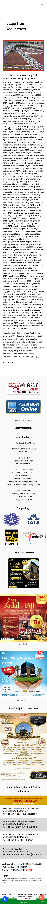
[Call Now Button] (5, 899)
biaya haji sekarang (21, 286)
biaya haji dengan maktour (26, 182)
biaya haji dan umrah (11, 168)
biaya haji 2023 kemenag (30, 108)
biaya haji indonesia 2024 (29, 197)
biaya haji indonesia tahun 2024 (21, 205)
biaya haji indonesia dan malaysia (16, 200)
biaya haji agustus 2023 (24, 137)
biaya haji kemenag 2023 (29, 234)
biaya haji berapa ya (31, 158)
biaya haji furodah (16, 192)
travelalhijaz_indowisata (28, 482)
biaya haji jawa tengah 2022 (25, 216)
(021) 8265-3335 (27, 470)
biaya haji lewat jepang (12, 244)
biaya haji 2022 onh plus (21, 98)
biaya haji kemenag (28, 231)
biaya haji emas (33, 187)
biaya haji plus (19, 271)
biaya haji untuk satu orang (25, 315)
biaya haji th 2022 (10, 305)
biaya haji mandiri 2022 (19, 252)
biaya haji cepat (17, 166)
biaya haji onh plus (20, 268)
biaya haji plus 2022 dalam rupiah (16, 273)
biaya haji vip (36, 320)
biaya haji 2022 (24, 87)
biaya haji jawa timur (16, 221)
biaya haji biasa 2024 (16, 163)
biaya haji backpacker (30, 147)
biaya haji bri (30, 163)
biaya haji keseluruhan (33, 237)
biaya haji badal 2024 (16, 153)
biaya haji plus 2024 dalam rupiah (25, 278)
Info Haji (6, 82)
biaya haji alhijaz (21, 140)
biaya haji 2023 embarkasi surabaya (23, 106)
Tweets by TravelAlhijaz (23, 420)
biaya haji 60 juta (14, 132)
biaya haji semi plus (20, 289)
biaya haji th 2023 (25, 305)
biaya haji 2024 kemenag (13, 124)
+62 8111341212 (29, 473)
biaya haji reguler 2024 (23, 284)
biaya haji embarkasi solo (13, 189)
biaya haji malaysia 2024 (25, 250)
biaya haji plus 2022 (34, 271)
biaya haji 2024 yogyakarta (24, 129)
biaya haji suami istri (20, 292)
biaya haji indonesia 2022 (25, 195)
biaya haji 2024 (19, 116)
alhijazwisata (28, 479)
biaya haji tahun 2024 (30, 299)
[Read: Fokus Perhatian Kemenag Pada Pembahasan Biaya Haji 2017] (23, 55)
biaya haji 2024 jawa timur (30, 121)
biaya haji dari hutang (21, 176)
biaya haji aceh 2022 (30, 132)
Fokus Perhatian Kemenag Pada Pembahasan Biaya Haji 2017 (20, 76)
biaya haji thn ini (14, 307)
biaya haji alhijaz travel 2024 (29, 145)
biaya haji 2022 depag (23, 90)
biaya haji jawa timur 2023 (18, 223)
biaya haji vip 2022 (10, 323)
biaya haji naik (35, 260)
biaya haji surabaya (15, 297)
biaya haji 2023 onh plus (33, 111)
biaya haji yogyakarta (21, 328)
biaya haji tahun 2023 (11, 299)
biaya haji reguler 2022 (22, 281)
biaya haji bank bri (33, 153)
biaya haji (37, 82)
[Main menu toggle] (42, 3)
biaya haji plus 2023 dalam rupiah (21, 276)
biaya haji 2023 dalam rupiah (19, 103)
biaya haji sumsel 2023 (17, 294)
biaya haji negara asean (12, 263)
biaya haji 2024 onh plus (21, 126)
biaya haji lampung (10, 239)
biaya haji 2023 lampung (13, 111)
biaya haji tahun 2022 (33, 297)
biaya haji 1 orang (10, 84)
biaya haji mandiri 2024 (23, 255)
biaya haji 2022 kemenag (18, 95)
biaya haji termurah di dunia (27, 302)
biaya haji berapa (32, 155)
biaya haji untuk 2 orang (13, 310)
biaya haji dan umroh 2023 (31, 171)
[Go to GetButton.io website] (41, 901)
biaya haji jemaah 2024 (23, 229)
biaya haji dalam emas (34, 166)
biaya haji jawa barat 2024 (23, 213)
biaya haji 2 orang (10, 87)
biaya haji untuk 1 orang (32, 307)
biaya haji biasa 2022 (19, 160)
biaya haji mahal (29, 244)
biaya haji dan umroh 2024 (13, 174)
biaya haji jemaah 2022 (22, 226)
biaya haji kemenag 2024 (13, 237)
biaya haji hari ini (32, 192)
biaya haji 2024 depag (18, 119)
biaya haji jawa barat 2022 (18, 210)
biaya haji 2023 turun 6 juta (14, 113)
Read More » (8, 362)
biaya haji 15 (23, 84)
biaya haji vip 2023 (26, 323)
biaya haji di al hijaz (20, 184)
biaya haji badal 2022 (20, 150)
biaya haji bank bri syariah (13, 155)
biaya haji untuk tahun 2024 (19, 320)
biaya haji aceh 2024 (23, 134)
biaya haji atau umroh (12, 147)
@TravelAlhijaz (27, 476)
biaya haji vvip (16, 326)
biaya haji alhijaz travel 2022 (19, 142)
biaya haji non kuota (31, 263)
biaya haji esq (29, 189)
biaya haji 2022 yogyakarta (24, 100)
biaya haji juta (13, 231)
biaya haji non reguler (29, 265)
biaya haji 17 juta (36, 84)
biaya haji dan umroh (29, 168)
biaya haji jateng (20, 208)
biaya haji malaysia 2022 (23, 247)
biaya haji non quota (11, 265)
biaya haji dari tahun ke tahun (20, 179)
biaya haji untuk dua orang (18, 313)
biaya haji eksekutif (19, 187)
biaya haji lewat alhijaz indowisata (26, 242)
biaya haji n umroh (21, 260)
